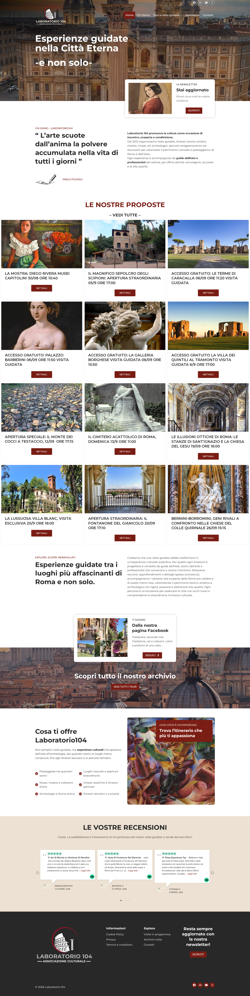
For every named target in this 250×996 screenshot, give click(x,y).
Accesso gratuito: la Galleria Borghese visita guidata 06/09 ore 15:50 (124, 360)
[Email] (206, 2)
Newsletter (192, 15)
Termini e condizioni (119, 944)
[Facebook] (194, 2)
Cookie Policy (115, 934)
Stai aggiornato (192, 89)
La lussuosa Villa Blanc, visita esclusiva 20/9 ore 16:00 (38, 520)
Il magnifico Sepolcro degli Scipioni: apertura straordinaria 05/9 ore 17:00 (124, 278)
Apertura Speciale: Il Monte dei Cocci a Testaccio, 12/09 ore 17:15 (39, 439)
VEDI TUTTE (125, 215)
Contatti (208, 15)
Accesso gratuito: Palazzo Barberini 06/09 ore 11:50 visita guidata (37, 360)
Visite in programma (157, 934)
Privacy (111, 939)
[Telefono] (212, 2)
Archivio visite (153, 939)
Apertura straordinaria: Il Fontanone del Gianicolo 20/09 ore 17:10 (121, 523)
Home (129, 15)
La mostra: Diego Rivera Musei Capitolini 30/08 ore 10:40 (37, 275)
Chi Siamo (143, 15)
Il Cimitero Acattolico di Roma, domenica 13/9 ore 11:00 (122, 439)
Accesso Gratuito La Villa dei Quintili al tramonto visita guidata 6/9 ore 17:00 (203, 360)
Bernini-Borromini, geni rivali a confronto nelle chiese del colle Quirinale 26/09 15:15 (205, 523)
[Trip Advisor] (200, 2)
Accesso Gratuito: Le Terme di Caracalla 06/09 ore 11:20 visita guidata (204, 278)
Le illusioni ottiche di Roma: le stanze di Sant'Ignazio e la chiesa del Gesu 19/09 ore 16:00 (207, 441)
